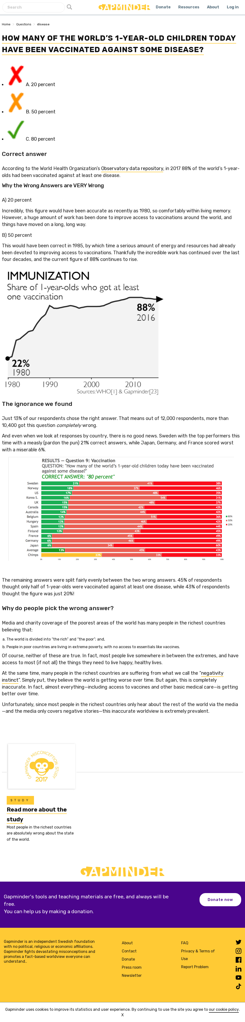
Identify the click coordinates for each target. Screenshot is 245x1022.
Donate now (220, 899)
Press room (132, 967)
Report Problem (195, 967)
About (213, 7)
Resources (188, 7)
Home (6, 24)
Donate (163, 7)
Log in (233, 7)
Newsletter (132, 975)
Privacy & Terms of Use (198, 955)
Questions (23, 24)
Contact (129, 951)
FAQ (184, 943)
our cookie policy (224, 1009)
